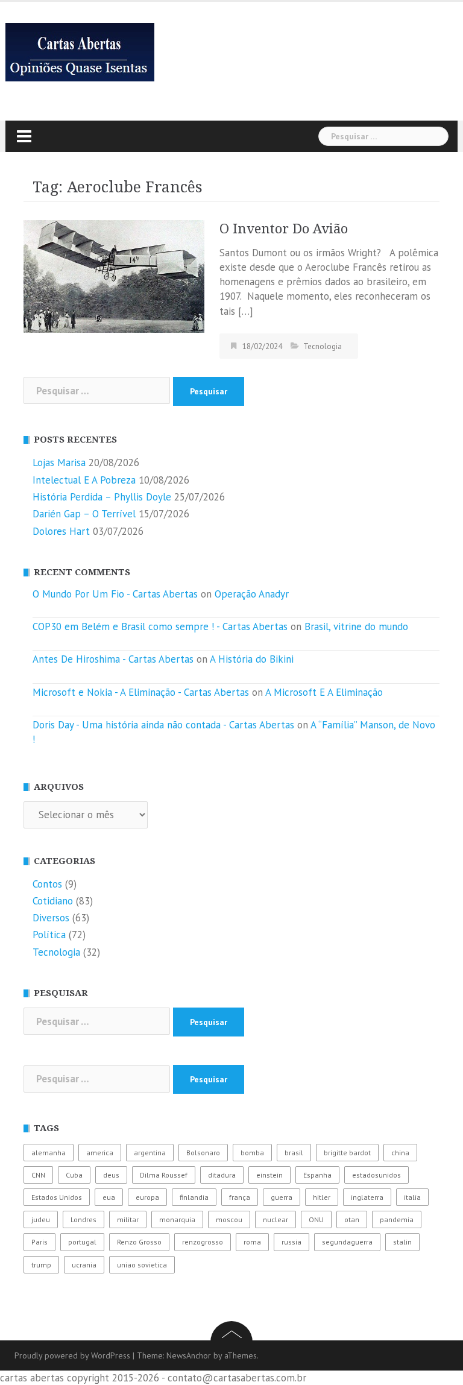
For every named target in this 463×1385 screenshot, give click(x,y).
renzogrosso (202, 1241)
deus (111, 1174)
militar (128, 1219)
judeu (40, 1219)
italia (412, 1197)
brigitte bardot (347, 1152)
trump (41, 1264)
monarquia (177, 1219)
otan (351, 1219)
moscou (229, 1219)
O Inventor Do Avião (283, 228)
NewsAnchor (188, 1355)
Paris (39, 1241)
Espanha (317, 1174)
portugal (82, 1241)
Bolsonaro (203, 1152)
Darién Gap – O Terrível (84, 513)
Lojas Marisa (59, 462)
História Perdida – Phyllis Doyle (102, 496)
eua (108, 1197)
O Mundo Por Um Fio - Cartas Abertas (115, 594)
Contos (47, 884)
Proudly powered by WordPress (72, 1355)
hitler (321, 1197)
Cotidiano (53, 900)
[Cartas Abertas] (79, 51)
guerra (281, 1197)
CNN (38, 1174)
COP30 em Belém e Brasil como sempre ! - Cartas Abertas (160, 626)
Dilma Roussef (163, 1174)
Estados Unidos (56, 1197)
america (99, 1152)
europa (147, 1197)
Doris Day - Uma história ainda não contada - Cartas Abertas (163, 724)
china (400, 1152)
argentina (150, 1152)
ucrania (84, 1264)
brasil (294, 1152)
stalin (402, 1241)
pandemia (397, 1219)
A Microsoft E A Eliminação (324, 692)
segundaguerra (347, 1241)
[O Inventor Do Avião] (114, 275)
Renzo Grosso (139, 1241)
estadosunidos (376, 1174)
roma (252, 1241)
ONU (316, 1219)
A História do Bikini (252, 659)
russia (291, 1241)
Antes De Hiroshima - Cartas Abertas (113, 659)
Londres (83, 1219)
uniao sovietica (142, 1264)
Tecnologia (322, 346)
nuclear (275, 1219)
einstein (269, 1174)
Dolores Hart (61, 531)
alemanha (48, 1152)
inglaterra (367, 1197)
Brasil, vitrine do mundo (356, 626)
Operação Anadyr (252, 594)
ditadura (222, 1174)
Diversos (51, 917)
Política (49, 934)
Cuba (74, 1174)
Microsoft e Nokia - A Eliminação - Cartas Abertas (141, 692)
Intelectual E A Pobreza (84, 480)
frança (239, 1197)
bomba (252, 1152)
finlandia (194, 1197)
